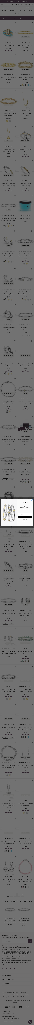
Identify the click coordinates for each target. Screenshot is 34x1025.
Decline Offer (25, 519)
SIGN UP (25, 516)
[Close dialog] (32, 500)
